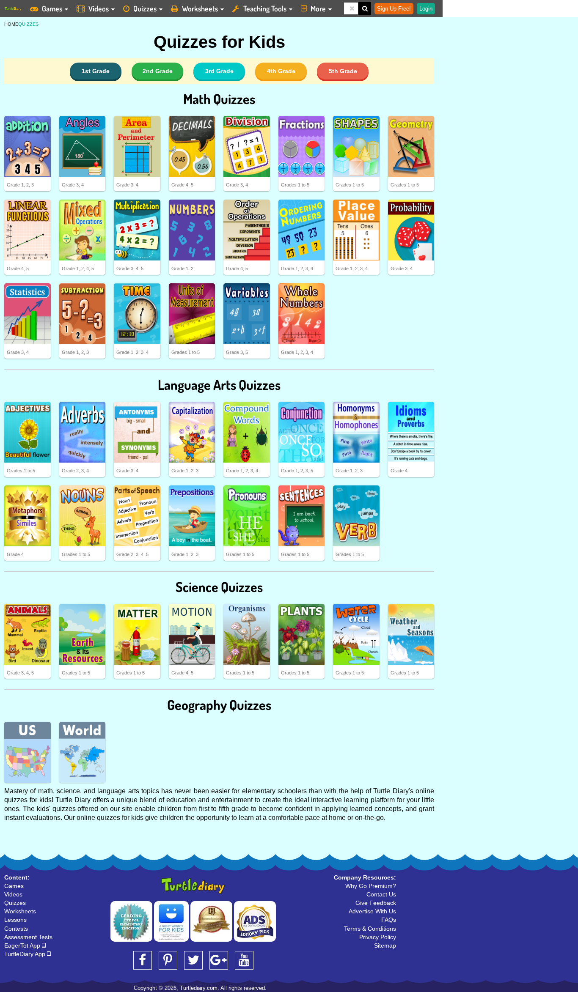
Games (52, 8)
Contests (16, 928)
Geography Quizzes (219, 704)
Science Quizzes (219, 586)
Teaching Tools (265, 8)
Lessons (15, 919)
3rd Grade (219, 71)
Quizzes (145, 8)
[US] (27, 752)
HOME (11, 24)
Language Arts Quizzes (219, 384)
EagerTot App (23, 945)
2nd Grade (158, 71)
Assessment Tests (28, 937)
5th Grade (343, 71)
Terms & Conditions (370, 928)
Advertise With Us (372, 911)
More (318, 8)
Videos (98, 8)
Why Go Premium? (370, 885)
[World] (82, 752)
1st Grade (96, 71)
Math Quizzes (219, 98)
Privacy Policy (377, 937)
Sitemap (385, 945)
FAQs (388, 919)
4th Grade (281, 71)
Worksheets (200, 8)
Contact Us (381, 894)
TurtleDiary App (25, 954)
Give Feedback (375, 902)
